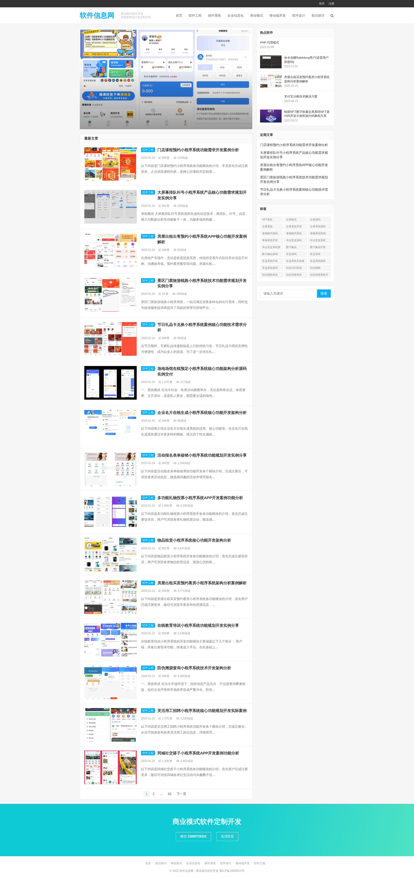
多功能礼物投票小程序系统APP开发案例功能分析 (200, 498)
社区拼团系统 (294, 274)
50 (181, 249)
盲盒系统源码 (270, 267)
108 (181, 293)
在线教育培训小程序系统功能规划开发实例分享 (198, 625)
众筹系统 (267, 226)
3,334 (183, 463)
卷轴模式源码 (270, 233)
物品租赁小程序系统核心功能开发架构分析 (194, 540)
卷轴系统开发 (270, 240)
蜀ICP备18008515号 (232, 870)
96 (181, 338)
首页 (179, 15)
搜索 (323, 293)
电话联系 (227, 836)
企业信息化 (235, 15)
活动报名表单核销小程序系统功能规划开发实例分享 (202, 455)
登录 (322, 3)
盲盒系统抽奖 (318, 260)
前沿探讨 (318, 15)
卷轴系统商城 (318, 233)
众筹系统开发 (294, 226)
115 (182, 157)
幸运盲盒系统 (318, 240)
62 (169, 794)
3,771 (183, 590)
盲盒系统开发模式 (295, 261)
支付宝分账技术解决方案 (300, 96)
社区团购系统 (270, 274)
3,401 (186, 761)
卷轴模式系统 (294, 233)
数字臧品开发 (318, 247)
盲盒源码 (291, 254)
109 (182, 205)
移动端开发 (278, 15)
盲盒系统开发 (270, 260)
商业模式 (256, 15)
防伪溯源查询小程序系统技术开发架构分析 (194, 668)
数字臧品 (291, 247)
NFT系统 (267, 219)
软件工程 (195, 15)
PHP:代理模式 (269, 42)
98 (181, 420)
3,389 (183, 676)
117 (185, 382)
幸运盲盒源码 (294, 240)
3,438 (183, 633)
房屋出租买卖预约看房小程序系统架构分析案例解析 (202, 583)
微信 (193, 836)
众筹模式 (291, 219)
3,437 (183, 548)
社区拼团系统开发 (319, 275)
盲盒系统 (315, 254)
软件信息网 (97, 15)
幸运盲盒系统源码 (271, 248)
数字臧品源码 (270, 254)
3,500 (186, 505)
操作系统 (214, 15)
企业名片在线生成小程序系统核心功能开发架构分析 (202, 412)
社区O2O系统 (294, 267)
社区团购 (315, 267)
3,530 (186, 718)
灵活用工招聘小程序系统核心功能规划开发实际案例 (202, 710)
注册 (331, 3)
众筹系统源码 (318, 226)
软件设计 (298, 15)
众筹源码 (315, 219)
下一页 (181, 794)
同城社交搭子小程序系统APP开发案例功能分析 (198, 753)
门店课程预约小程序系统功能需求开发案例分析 (198, 150)
